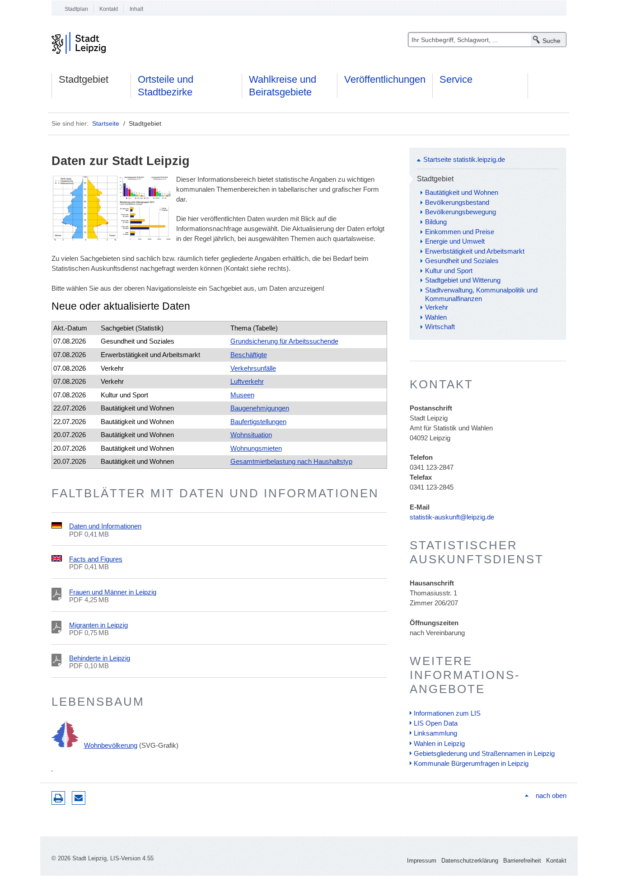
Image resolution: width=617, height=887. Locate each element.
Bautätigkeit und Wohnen (461, 192)
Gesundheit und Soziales (462, 260)
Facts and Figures (95, 559)
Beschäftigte (248, 355)
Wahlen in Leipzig (439, 743)
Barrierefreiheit (522, 860)
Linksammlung (435, 733)
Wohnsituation (251, 435)
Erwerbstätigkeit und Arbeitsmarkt (474, 251)
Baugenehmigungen (259, 408)
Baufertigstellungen (258, 421)
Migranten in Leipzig (98, 625)
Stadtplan (76, 9)
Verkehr (436, 307)
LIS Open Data (436, 723)
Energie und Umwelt (455, 241)
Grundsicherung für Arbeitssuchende (284, 341)
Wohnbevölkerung (110, 745)
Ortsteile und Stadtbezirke (165, 86)
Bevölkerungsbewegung (460, 212)
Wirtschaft (440, 326)
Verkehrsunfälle (253, 368)
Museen (242, 395)
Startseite (105, 123)
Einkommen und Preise (459, 232)
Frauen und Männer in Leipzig (112, 592)
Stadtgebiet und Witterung (462, 280)
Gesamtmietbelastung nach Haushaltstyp (291, 461)
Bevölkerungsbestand (457, 202)
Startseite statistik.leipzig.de (464, 159)
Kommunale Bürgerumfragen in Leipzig (471, 763)
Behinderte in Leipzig (99, 658)
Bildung (436, 222)
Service (455, 79)
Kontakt (108, 9)
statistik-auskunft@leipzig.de (452, 517)
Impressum (421, 860)
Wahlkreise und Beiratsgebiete (282, 86)
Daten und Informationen (105, 526)
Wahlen (436, 317)
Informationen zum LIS (447, 713)
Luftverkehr (247, 381)
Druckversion (58, 798)
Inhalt (136, 9)
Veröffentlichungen (384, 79)
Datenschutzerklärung (469, 860)
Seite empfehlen (78, 798)
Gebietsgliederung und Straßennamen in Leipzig (484, 753)
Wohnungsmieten (256, 448)
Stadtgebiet (83, 79)
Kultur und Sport (448, 270)
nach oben (551, 795)
